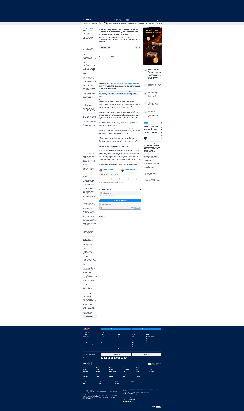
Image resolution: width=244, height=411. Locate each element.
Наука (118, 344)
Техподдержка (86, 340)
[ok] (109, 358)
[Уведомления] (157, 20)
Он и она (134, 334)
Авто (102, 334)
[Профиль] (160, 20)
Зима (118, 334)
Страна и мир (149, 338)
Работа (133, 342)
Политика (134, 338)
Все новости (90, 28)
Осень (133, 336)
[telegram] (102, 358)
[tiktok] (125, 358)
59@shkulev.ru (96, 396)
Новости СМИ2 (103, 216)
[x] (118, 358)
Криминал (119, 336)
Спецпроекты (149, 344)
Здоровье (103, 348)
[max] (115, 358)
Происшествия (135, 340)
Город (102, 340)
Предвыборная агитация (88, 342)
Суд (111, 174)
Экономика (149, 342)
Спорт (147, 334)
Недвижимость (120, 346)
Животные (103, 346)
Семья (133, 348)
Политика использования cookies (129, 399)
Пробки (122, 20)
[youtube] (122, 358)
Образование (120, 348)
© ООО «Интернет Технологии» (88, 406)
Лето (118, 340)
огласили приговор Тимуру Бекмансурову (124, 83)
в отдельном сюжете (109, 166)
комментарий (106, 47)
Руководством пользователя (128, 393)
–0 (139, 197)
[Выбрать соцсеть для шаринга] (140, 47)
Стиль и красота (150, 336)
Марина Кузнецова (108, 169)
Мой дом (119, 342)
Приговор (116, 174)
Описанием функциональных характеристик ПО (131, 394)
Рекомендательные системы (128, 401)
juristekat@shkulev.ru (111, 397)
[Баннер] (103, 23)
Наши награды (86, 336)
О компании (85, 334)
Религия (134, 346)
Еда (102, 344)
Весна (102, 338)
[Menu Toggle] (83, 20)
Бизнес (102, 336)
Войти (104, 208)
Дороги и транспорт (105, 342)
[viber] (112, 358)
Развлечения (135, 344)
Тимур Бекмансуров (104, 174)
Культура (119, 338)
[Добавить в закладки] (136, 47)
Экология (148, 340)
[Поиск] (154, 20)
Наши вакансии (86, 338)
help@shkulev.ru (91, 398)
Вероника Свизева (130, 169)
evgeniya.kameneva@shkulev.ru (152, 387)
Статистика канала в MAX (88, 344)
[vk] (105, 358)
